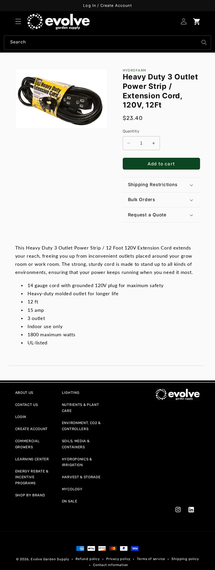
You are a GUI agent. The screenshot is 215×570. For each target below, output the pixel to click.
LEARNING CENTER (32, 459)
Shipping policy (185, 559)
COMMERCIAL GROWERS (27, 444)
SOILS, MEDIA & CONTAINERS (76, 444)
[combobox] (107, 42)
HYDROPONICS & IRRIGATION (77, 462)
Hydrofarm (134, 70)
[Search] (204, 42)
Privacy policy (118, 559)
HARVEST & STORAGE (81, 477)
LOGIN (20, 417)
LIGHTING (70, 392)
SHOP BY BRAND (30, 495)
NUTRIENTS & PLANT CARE (80, 408)
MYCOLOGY (72, 489)
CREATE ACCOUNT (31, 429)
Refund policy (88, 559)
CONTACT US (26, 405)
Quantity (131, 131)
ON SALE (69, 501)
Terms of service (151, 559)
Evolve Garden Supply (50, 559)
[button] (18, 21)
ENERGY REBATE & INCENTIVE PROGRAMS (32, 477)
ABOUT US (24, 392)
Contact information (110, 565)
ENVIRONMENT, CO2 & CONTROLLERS (81, 426)
